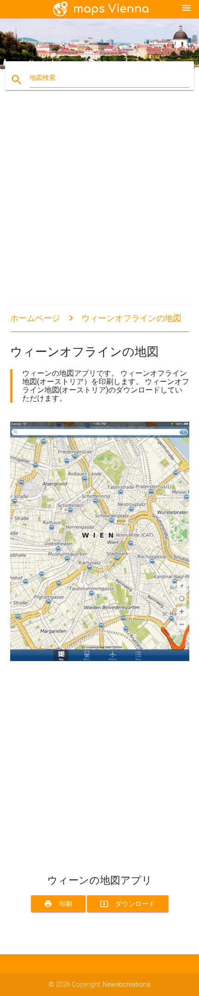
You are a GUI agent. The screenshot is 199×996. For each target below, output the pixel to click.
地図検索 (43, 77)
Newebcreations (126, 984)
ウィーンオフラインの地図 (131, 318)
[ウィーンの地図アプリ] (99, 658)
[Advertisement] (99, 205)
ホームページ (35, 318)
